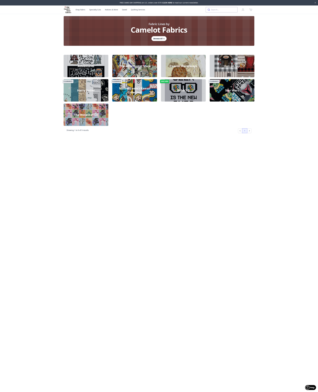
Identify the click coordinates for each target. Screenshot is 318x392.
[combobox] (222, 9)
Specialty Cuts (95, 9)
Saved (124, 9)
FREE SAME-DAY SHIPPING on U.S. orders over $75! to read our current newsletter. (159, 2)
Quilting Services (138, 9)
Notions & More (111, 9)
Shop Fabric (80, 9)
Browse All (159, 38)
